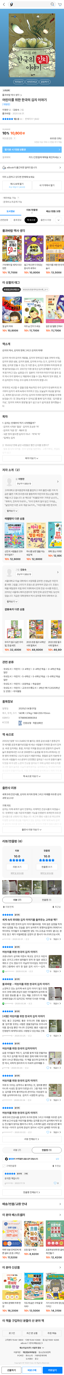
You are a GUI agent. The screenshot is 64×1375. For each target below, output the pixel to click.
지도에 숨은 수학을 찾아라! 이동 (33, 1292)
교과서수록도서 (29, 687)
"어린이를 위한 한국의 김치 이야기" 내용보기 (32, 1088)
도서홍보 (29, 1359)
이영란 (5, 109)
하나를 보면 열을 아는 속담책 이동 (36, 542)
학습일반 (37, 683)
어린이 (17, 669)
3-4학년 (26, 669)
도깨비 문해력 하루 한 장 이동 (12, 1292)
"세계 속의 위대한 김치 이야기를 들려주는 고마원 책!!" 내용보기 (32, 927)
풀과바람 (6, 113)
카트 (60, 5)
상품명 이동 (12, 316)
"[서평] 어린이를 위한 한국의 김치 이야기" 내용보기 (32, 1023)
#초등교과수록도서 (11, 289)
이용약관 (17, 1352)
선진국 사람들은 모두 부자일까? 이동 (14, 542)
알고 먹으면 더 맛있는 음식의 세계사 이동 (33, 255)
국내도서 (7, 669)
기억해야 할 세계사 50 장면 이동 (12, 254)
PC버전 (20, 1355)
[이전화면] (4, 4)
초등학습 (26, 683)
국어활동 (17, 691)
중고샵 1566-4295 (51, 1340)
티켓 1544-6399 (32, 1340)
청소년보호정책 (44, 1352)
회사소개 (29, 1355)
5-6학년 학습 (39, 676)
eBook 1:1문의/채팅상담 (31, 1343)
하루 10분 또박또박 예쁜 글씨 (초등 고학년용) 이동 (12, 1240)
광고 (36, 1359)
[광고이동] (52, 4)
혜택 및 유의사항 (17, 873)
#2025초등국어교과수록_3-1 (35, 289)
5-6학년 (26, 676)
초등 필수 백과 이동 (33, 1240)
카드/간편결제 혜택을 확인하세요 (44, 157)
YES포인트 (7, 138)
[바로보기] (9, 887)
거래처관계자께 (41, 1355)
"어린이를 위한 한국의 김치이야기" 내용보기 (32, 1056)
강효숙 (16, 109)
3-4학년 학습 (39, 669)
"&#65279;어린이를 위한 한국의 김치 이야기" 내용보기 (32, 959)
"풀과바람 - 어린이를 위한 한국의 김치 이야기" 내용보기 (32, 991)
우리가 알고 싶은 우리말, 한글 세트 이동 (14, 635)
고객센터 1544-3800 (14, 1340)
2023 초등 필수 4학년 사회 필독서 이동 (36, 635)
